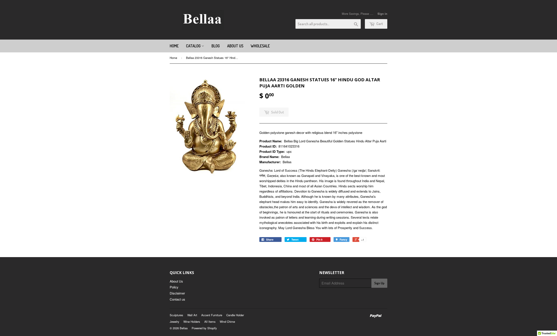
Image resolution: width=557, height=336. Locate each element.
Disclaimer (177, 293)
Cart (379, 23)
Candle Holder (235, 315)
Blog (215, 45)
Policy (174, 287)
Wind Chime (227, 321)
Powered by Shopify (204, 328)
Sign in (382, 14)
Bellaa (184, 328)
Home (174, 45)
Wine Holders (191, 321)
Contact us (177, 299)
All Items (210, 321)
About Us (235, 45)
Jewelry (174, 321)
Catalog (193, 45)
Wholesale (260, 45)
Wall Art (192, 315)
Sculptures (176, 315)
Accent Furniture (211, 315)
